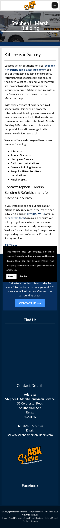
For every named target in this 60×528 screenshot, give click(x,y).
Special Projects (36, 518)
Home (4, 518)
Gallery (47, 518)
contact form (17, 218)
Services (18, 518)
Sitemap (34, 521)
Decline (23, 276)
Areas (26, 518)
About (11, 518)
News (54, 518)
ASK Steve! (11, 245)
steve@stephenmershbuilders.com (30, 435)
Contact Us (27, 303)
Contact (26, 521)
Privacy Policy (40, 260)
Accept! (11, 276)
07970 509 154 (33, 426)
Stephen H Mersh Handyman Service (30, 399)
